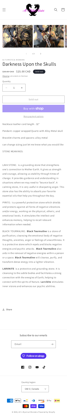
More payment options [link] (34, 116)
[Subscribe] (52, 344)
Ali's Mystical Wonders (28, 412)
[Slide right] (40, 53)
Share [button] (9, 309)
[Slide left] (26, 53)
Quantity (6, 81)
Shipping (5, 76)
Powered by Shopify (46, 412)
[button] (4, 9)
